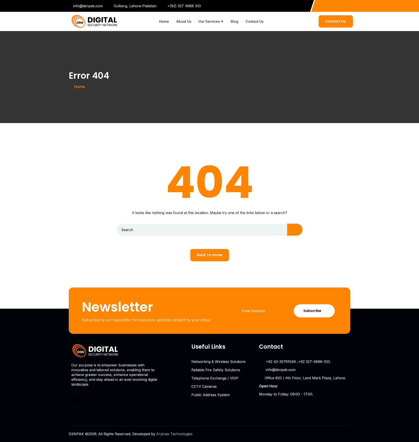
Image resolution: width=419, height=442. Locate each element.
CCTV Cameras (204, 386)
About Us (183, 21)
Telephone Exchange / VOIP (214, 378)
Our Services (209, 21)
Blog (234, 21)
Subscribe (312, 310)
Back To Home (209, 255)
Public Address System (210, 395)
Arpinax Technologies (174, 434)
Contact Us (254, 21)
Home (164, 21)
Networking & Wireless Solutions (218, 361)
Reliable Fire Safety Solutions (215, 370)
